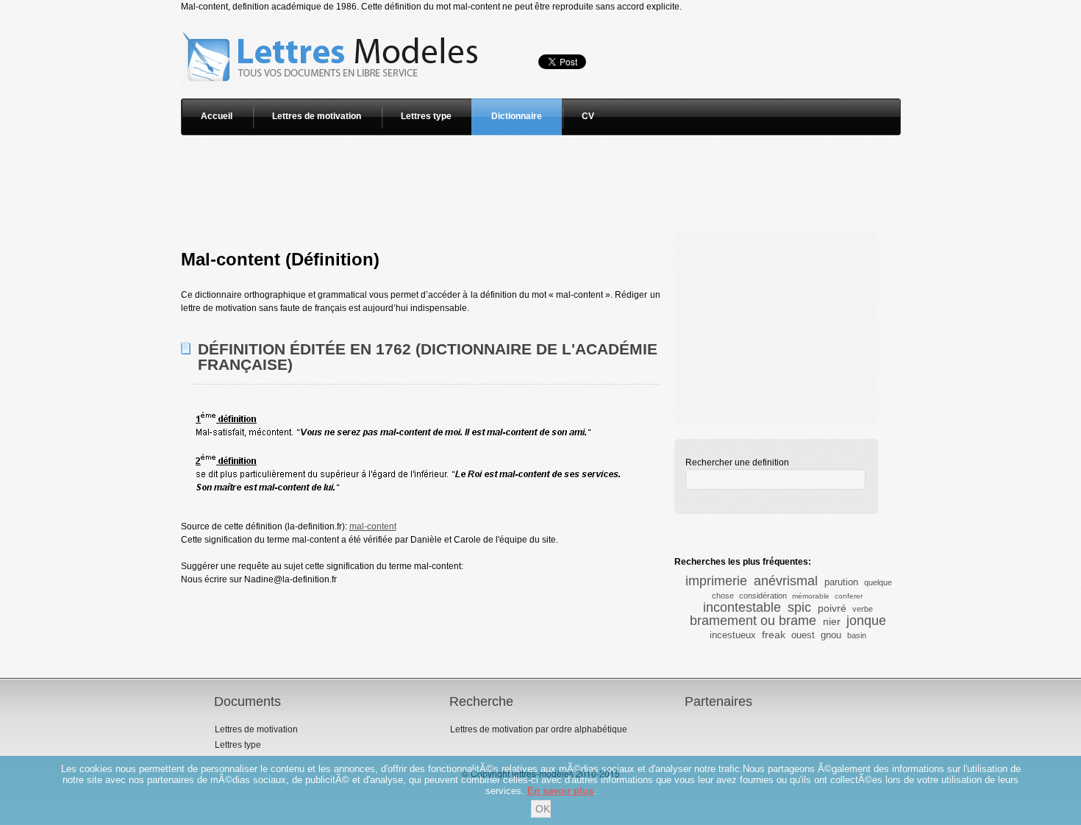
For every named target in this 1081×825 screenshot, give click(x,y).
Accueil (216, 116)
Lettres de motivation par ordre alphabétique (538, 729)
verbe (862, 608)
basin (856, 635)
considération (763, 595)
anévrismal (786, 581)
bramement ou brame (753, 620)
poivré (832, 608)
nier (832, 621)
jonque (866, 620)
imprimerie (716, 581)
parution (841, 582)
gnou (831, 634)
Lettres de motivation (316, 116)
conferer (849, 596)
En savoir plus (560, 790)
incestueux (733, 634)
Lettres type (426, 116)
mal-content (372, 526)
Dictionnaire (516, 116)
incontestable (742, 607)
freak (773, 634)
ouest (803, 634)
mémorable (811, 596)
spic (799, 607)
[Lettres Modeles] (333, 20)
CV (588, 116)
